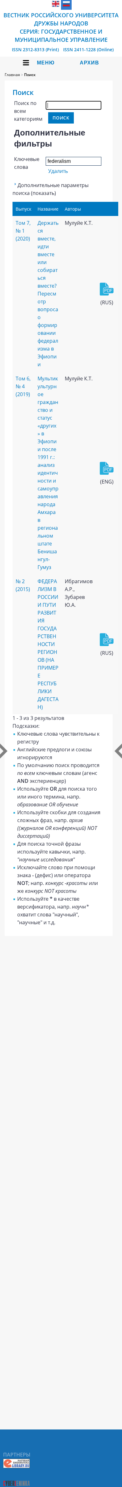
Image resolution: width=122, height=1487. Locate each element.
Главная (12, 74)
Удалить (58, 171)
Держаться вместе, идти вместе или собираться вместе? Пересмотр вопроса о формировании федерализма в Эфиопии (48, 293)
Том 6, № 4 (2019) (23, 386)
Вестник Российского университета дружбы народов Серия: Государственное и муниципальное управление (61, 27)
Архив (89, 62)
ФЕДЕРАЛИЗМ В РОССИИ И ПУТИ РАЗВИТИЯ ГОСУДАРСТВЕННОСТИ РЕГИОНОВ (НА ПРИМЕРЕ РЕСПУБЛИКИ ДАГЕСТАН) (48, 644)
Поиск (30, 74)
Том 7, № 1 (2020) (23, 230)
